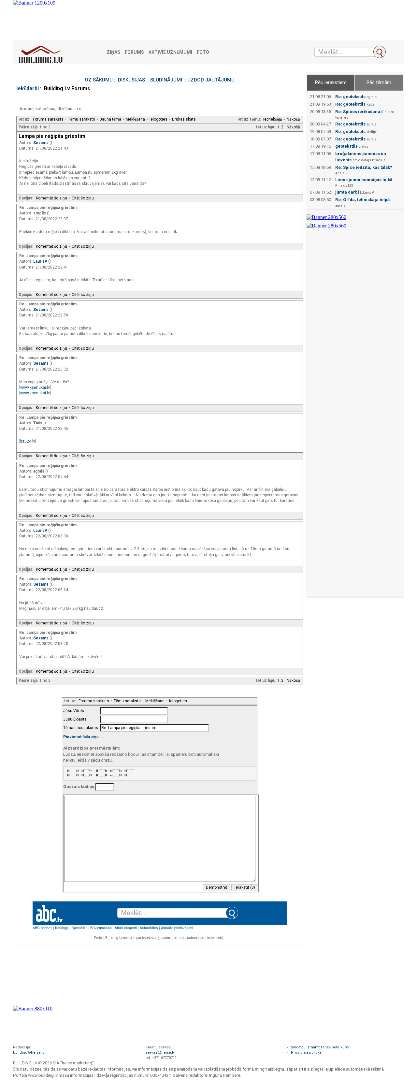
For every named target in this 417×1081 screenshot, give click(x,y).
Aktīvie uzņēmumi (170, 52)
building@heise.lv (28, 1052)
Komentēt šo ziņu (51, 198)
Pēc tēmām (379, 82)
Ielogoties (158, 119)
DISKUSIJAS (131, 80)
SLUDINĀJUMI (166, 80)
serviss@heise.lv (160, 1052)
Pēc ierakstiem (331, 82)
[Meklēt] (379, 52)
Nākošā (293, 119)
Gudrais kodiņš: (79, 786)
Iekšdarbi (27, 88)
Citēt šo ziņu (83, 198)
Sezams (41, 142)
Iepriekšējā (272, 119)
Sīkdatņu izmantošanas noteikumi (320, 1047)
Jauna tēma (110, 119)
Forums (134, 52)
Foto (203, 52)
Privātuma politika (306, 1052)
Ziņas (113, 52)
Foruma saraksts (48, 119)
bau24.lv (27, 441)
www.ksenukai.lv (35, 387)
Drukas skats (184, 119)
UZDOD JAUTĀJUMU (211, 80)
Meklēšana (135, 119)
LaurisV (40, 261)
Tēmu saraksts (81, 119)
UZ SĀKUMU (99, 80)
